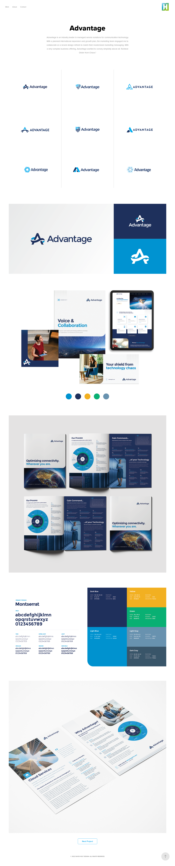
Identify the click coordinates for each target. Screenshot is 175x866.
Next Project (87, 841)
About (14, 7)
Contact (23, 7)
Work (7, 7)
